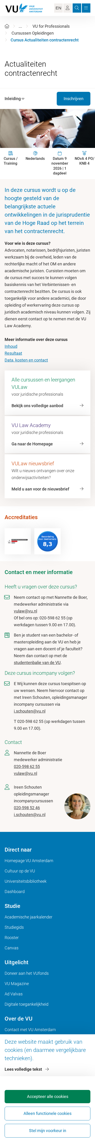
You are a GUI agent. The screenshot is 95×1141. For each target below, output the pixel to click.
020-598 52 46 (27, 807)
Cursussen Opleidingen (33, 33)
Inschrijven (73, 98)
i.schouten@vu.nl (29, 711)
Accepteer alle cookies (47, 1096)
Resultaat (13, 353)
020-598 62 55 (27, 766)
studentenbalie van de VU (37, 662)
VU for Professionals (51, 26)
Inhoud (11, 346)
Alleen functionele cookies (47, 1113)
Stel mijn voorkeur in (47, 1130)
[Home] (7, 26)
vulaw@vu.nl (25, 611)
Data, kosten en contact (26, 360)
